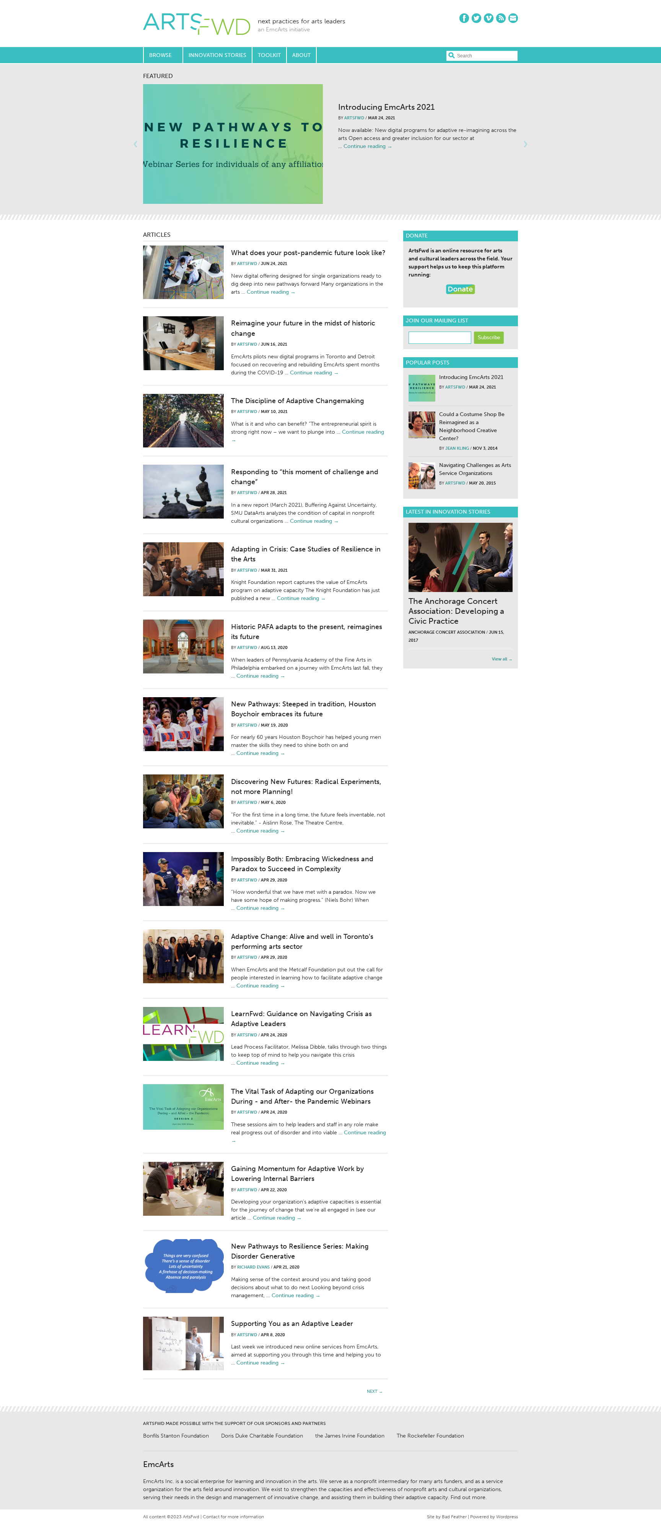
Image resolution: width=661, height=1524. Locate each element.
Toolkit (269, 55)
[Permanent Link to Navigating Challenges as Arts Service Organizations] (422, 475)
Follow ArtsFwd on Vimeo (488, 18)
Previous (135, 144)
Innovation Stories (217, 55)
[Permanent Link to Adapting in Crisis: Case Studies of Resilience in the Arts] (183, 569)
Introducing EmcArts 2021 (386, 107)
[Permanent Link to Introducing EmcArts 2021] (233, 144)
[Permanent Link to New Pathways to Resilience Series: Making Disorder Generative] (183, 1266)
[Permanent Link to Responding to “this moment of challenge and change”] (183, 492)
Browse (160, 55)
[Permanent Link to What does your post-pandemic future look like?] (183, 272)
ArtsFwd (196, 24)
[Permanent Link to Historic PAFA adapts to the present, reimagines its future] (183, 646)
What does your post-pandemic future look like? (308, 253)
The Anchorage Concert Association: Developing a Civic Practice (456, 611)
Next (525, 144)
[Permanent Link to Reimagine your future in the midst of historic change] (183, 343)
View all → (502, 659)
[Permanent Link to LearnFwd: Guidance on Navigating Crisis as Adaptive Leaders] (183, 1034)
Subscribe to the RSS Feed (501, 18)
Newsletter (513, 18)
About (301, 55)
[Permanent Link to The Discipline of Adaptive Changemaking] (183, 421)
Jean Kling (457, 448)
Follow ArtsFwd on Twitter (476, 18)
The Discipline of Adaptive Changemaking (297, 401)
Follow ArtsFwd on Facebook (464, 18)
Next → (375, 1391)
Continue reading (368, 146)
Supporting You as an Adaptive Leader (292, 1323)
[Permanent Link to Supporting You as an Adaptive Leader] (183, 1343)
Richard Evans (253, 1267)
